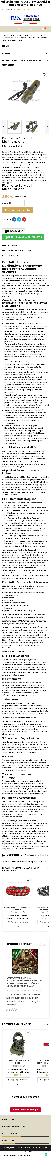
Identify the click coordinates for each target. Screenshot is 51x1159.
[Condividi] (14, 219)
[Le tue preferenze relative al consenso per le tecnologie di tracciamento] (46, 1154)
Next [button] (44, 944)
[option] (25, 982)
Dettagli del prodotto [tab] (16, 250)
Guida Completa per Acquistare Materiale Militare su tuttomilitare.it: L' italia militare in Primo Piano (24, 982)
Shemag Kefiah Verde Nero (18, 1061)
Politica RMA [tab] (10, 255)
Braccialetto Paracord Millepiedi (17, 908)
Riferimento (8, 146)
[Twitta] (19, 219)
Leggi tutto (11, 1009)
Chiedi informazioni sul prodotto (23, 237)
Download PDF (14, 231)
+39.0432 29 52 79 (21, 9)
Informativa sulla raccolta (17, 1155)
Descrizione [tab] (9, 245)
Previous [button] (40, 944)
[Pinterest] (24, 219)
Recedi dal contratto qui (25, 1109)
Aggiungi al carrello (17, 210)
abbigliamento (32, 356)
